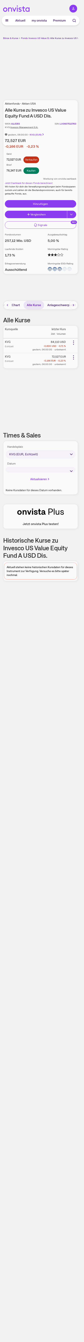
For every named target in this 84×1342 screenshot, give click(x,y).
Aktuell (20, 20)
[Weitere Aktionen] (73, 342)
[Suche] (74, 20)
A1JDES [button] (15, 123)
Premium (59, 20)
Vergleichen (38, 214)
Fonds (24, 38)
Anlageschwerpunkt (61, 305)
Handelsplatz (15, 446)
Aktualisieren (38, 479)
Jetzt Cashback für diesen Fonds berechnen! (29, 183)
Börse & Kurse (10, 38)
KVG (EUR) (36, 134)
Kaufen (31, 170)
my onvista (39, 20)
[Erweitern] (71, 214)
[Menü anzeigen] (7, 20)
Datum (11, 463)
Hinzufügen (40, 204)
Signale (42, 225)
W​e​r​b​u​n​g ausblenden (55, 67)
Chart (16, 305)
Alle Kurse (34, 305)
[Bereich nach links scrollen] (7, 305)
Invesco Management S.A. (24, 127)
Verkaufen (31, 159)
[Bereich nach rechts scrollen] (73, 305)
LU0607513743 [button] (68, 123)
